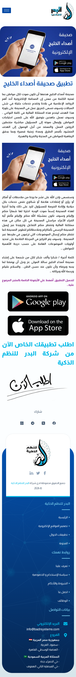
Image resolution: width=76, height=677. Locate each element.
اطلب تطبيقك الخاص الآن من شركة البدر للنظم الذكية (38, 353)
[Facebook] (45, 473)
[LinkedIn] (31, 473)
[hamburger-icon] (6, 10)
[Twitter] (38, 473)
